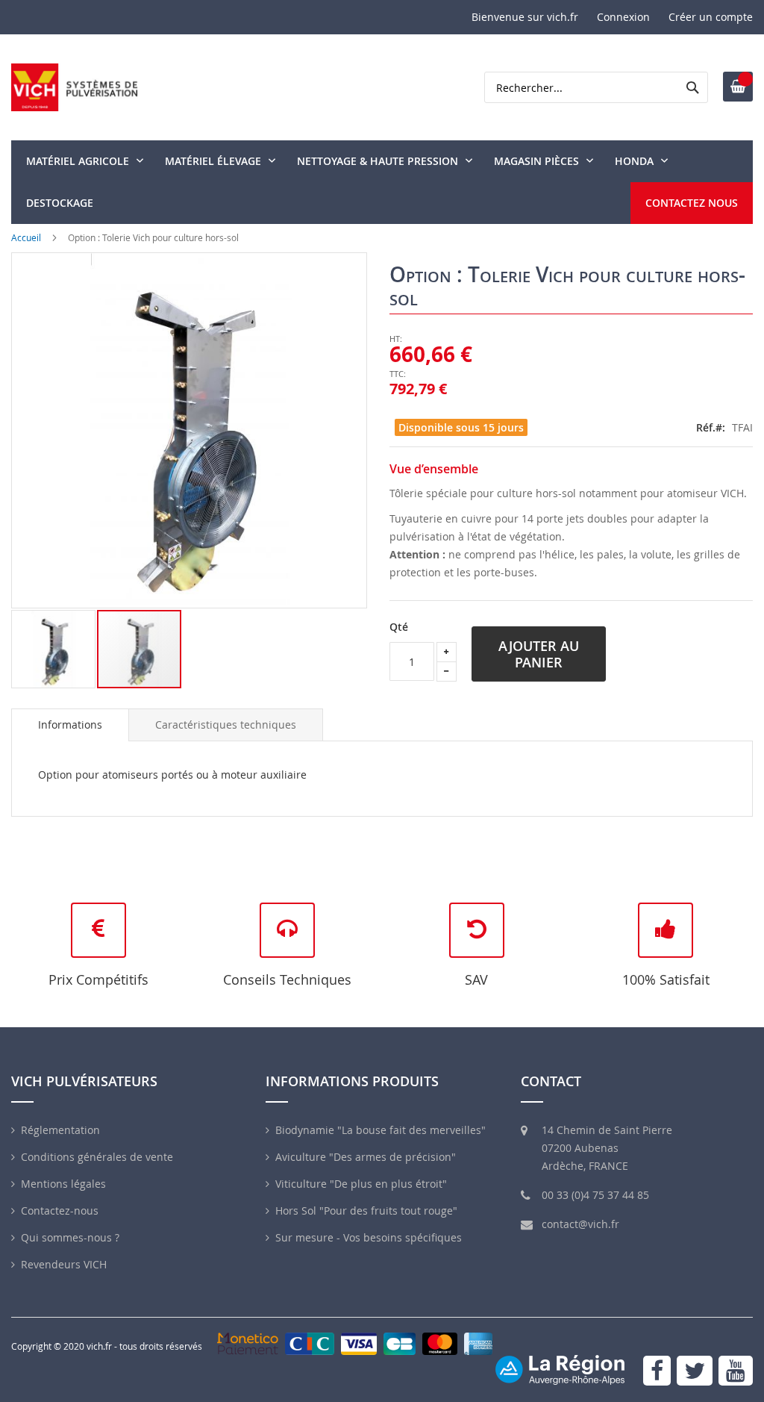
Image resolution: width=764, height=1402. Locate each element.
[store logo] (74, 87)
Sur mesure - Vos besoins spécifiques (368, 1237)
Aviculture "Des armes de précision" (365, 1157)
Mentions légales (63, 1184)
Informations (70, 724)
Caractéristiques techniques (225, 724)
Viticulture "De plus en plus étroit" (361, 1184)
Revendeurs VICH (64, 1264)
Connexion (623, 17)
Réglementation (60, 1130)
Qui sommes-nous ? (70, 1237)
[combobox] (596, 87)
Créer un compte (710, 17)
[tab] (70, 724)
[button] (54, 649)
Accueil (26, 237)
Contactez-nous (59, 1210)
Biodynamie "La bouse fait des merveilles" (380, 1130)
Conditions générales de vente (97, 1157)
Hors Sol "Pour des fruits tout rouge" (366, 1210)
